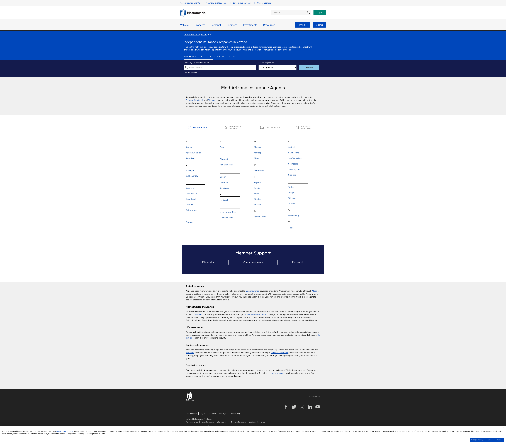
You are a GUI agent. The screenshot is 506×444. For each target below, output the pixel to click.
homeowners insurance (255, 314)
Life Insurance (222, 422)
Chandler (198, 314)
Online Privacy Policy (64, 431)
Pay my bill (305, 263)
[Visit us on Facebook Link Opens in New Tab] (286, 409)
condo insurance (278, 373)
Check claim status (258, 263)
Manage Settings (477, 440)
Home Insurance (207, 422)
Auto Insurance (192, 422)
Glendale (190, 352)
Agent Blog (235, 413)
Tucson (211, 100)
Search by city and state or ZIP (196, 63)
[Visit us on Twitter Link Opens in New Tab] (294, 409)
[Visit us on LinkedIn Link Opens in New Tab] (309, 409)
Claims (319, 24)
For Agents (223, 413)
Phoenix (189, 100)
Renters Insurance (238, 422)
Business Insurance (257, 422)
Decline (499, 440)
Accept (490, 440)
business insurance (279, 352)
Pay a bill (302, 24)
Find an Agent (191, 413)
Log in (320, 12)
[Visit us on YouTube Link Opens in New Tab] (317, 409)
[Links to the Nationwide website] (190, 400)
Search (309, 67)
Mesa (314, 291)
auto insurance (252, 291)
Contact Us (212, 413)
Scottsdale (199, 100)
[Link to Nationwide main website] (193, 16)
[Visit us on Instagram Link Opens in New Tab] (302, 409)
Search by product (266, 63)
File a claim (215, 263)
